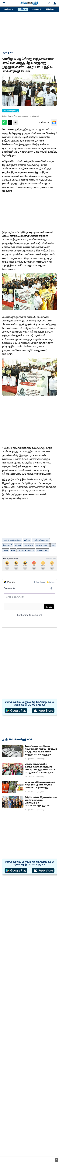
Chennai (18, 545)
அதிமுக (27, 540)
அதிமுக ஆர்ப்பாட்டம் (26, 550)
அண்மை (8, 9)
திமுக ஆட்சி (7, 545)
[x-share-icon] (10, 124)
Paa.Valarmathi (42, 550)
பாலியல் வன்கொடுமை (12, 540)
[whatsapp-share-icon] (4, 124)
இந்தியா (50, 9)
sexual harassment (42, 545)
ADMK (13, 550)
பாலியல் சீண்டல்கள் (41, 540)
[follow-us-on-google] (54, 122)
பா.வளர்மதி (28, 545)
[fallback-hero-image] (12, 751)
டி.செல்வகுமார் (10, 110)
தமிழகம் (36, 9)
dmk (53, 545)
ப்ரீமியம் (23, 9)
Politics (5, 550)
